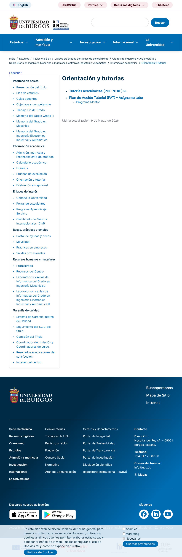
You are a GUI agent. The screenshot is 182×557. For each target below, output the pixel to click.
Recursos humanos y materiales (34, 259)
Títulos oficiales (42, 58)
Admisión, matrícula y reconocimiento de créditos (34, 155)
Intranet (153, 403)
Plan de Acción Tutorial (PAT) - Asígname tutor (106, 97)
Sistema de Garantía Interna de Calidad (35, 319)
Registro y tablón (56, 443)
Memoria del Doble (33, 115)
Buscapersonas (159, 388)
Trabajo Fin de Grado (30, 110)
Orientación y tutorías (31, 179)
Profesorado (24, 265)
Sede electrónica (20, 429)
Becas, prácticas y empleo (30, 229)
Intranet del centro (28, 362)
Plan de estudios (27, 93)
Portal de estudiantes (30, 203)
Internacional (123, 42)
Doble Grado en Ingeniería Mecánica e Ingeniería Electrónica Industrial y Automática (57, 62)
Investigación (90, 42)
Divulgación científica (97, 464)
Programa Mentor (88, 102)
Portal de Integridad (96, 436)
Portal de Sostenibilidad (99, 443)
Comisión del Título (29, 336)
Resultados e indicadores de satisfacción (35, 354)
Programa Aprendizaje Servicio (31, 211)
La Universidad (155, 42)
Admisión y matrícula (44, 42)
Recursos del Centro (30, 271)
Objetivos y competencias (33, 104)
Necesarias (133, 538)
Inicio (12, 58)
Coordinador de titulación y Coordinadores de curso (34, 344)
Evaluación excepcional (32, 185)
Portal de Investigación (98, 457)
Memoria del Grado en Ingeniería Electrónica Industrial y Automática (31, 136)
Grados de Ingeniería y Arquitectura (133, 58)
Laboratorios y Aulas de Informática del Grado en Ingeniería (33, 281)
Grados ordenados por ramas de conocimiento (81, 58)
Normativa (52, 464)
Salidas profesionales (30, 253)
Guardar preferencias (140, 544)
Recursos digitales (21, 436)
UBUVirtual (69, 5)
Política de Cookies (40, 552)
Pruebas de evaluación (31, 174)
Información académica (124, 62)
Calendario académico (31, 162)
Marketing (132, 533)
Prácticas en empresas (31, 247)
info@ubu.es (142, 467)
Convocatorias (55, 429)
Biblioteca (162, 5)
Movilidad (23, 241)
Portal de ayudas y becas (33, 236)
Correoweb (16, 443)
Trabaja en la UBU (57, 436)
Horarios (22, 168)
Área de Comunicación (60, 471)
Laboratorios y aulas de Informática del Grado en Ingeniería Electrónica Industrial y (33, 298)
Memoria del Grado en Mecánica (31, 123)
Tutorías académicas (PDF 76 (96, 91)
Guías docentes (26, 98)
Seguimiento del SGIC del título (33, 329)
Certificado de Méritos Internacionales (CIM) (31, 221)
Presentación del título (31, 87)
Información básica (26, 81)
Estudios (16, 42)
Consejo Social (55, 457)
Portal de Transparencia (99, 450)
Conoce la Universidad (31, 198)
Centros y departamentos (100, 429)
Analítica (131, 529)
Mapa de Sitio (158, 395)
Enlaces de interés (25, 191)
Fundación (52, 450)
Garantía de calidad (26, 310)
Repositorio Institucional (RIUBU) (105, 471)
